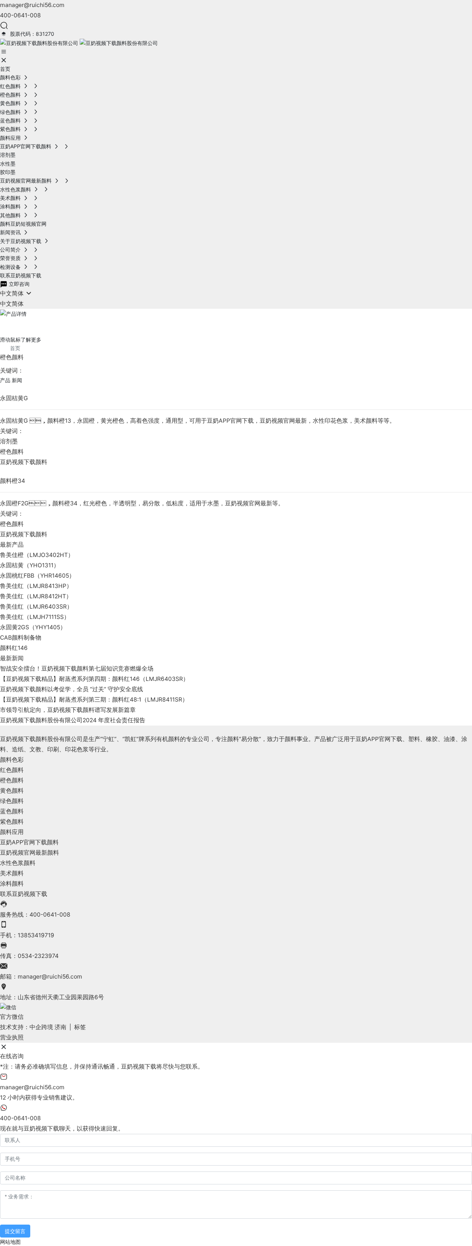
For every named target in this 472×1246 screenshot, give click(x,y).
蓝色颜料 (12, 811)
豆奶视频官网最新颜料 (29, 852)
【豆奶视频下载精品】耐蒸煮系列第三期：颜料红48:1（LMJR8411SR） (94, 699)
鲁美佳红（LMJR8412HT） (36, 596)
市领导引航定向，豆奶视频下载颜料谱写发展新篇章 (68, 709)
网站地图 (10, 1242)
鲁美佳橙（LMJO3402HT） (37, 554)
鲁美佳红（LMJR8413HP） (36, 585)
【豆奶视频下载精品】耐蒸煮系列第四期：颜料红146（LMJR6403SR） (94, 678)
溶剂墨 (9, 441)
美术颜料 (12, 873)
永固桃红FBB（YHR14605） (37, 575)
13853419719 (36, 935)
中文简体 (12, 303)
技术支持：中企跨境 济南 (33, 1027)
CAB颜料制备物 (20, 637)
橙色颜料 (12, 451)
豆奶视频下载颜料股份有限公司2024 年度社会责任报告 (72, 720)
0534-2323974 (38, 955)
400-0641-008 (20, 15)
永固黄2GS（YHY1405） (33, 627)
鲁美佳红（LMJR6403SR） (36, 606)
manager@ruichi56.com (32, 4)
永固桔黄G (14, 398)
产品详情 (23, 325)
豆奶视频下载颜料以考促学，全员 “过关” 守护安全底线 (71, 689)
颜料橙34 (12, 480)
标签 (80, 1027)
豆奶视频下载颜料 (23, 461)
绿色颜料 (12, 800)
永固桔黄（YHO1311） (29, 565)
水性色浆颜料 (17, 862)
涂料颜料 (12, 883)
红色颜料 (12, 769)
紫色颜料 (12, 821)
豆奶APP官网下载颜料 (29, 842)
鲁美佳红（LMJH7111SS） (35, 616)
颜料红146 (14, 647)
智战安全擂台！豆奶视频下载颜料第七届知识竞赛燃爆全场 (76, 668)
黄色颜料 (12, 790)
